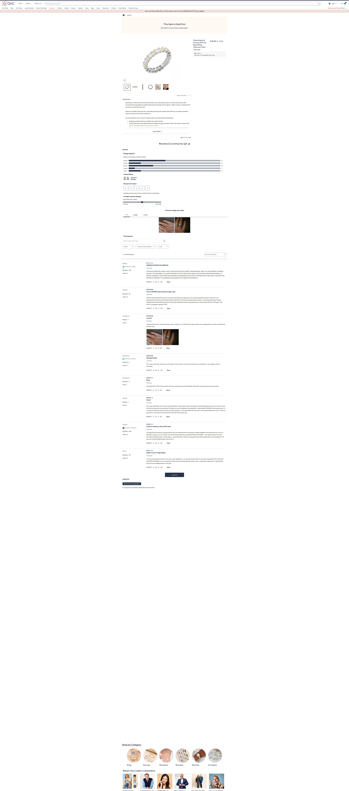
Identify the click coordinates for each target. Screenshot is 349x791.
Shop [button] (20, 3)
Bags (92, 8)
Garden (59, 8)
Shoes (87, 8)
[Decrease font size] (190, 95)
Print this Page (187, 137)
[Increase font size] (188, 95)
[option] (174, 11)
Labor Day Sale (29, 8)
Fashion (66, 8)
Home (98, 8)
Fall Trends (19, 8)
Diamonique (196, 49)
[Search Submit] (319, 3)
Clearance (52, 8)
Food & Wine (122, 8)
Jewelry (80, 8)
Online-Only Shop (41, 8)
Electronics (106, 8)
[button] (330, 3)
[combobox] (181, 3)
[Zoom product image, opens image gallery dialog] (124, 80)
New (12, 8)
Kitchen (114, 8)
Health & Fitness (133, 8)
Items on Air (38, 3)
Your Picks (5, 8)
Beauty (73, 8)
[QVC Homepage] (124, 15)
